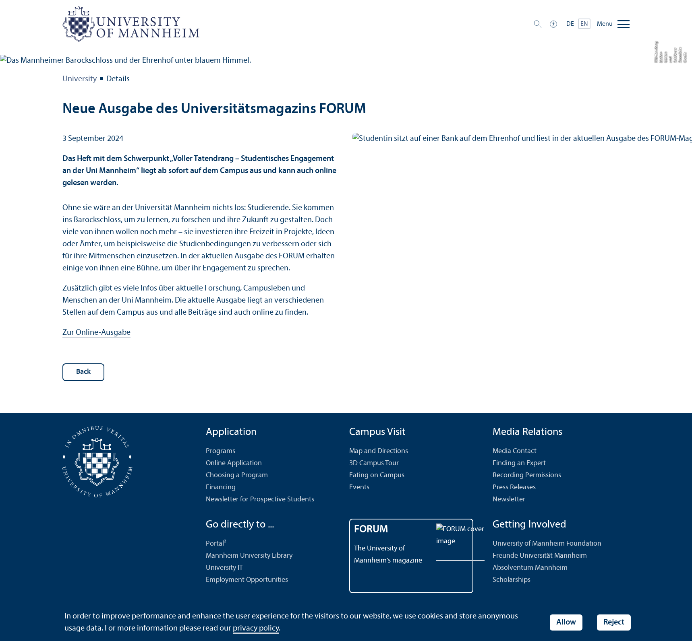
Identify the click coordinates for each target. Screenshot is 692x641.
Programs (220, 451)
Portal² (216, 544)
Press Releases (514, 487)
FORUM (371, 529)
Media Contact (515, 451)
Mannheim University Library (249, 556)
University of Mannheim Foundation (547, 544)
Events (359, 487)
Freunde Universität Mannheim (540, 556)
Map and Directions (378, 451)
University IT (224, 568)
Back (83, 372)
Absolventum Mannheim (530, 568)
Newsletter (509, 499)
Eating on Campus (376, 475)
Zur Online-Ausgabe (96, 333)
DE (570, 24)
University (79, 79)
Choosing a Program (237, 475)
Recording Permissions (527, 475)
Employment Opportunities (247, 580)
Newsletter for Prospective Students (260, 499)
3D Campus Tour (374, 463)
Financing (221, 487)
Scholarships (511, 580)
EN (584, 24)
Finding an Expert (519, 463)
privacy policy (256, 629)
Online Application (234, 463)
